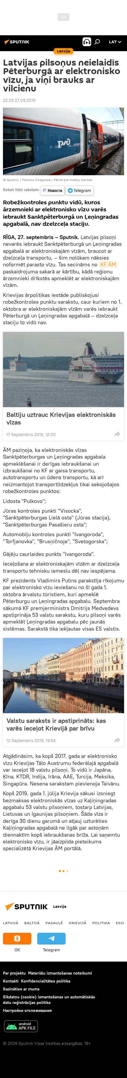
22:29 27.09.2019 (19, 100)
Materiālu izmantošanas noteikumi (60, 973)
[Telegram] (79, 190)
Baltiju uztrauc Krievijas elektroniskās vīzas (61, 418)
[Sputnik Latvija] (17, 44)
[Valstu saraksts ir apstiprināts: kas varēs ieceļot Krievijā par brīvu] (63, 675)
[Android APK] (21, 1027)
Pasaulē (54, 922)
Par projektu (14, 973)
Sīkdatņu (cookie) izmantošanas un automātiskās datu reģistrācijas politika (49, 999)
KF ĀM (108, 264)
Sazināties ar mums (21, 989)
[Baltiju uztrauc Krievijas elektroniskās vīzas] (63, 369)
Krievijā (77, 922)
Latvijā (10, 922)
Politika (101, 922)
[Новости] (52, 190)
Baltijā (32, 922)
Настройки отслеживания (27, 1010)
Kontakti (11, 981)
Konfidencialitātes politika (45, 981)
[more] (117, 434)
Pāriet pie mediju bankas (73, 180)
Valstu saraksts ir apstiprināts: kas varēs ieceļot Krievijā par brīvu (56, 724)
